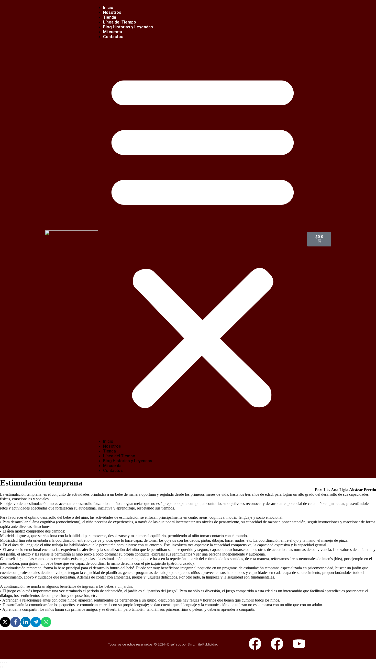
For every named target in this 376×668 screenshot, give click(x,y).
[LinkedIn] (25, 622)
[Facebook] (15, 622)
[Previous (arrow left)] (0, 666)
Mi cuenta (112, 465)
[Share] (2, 662)
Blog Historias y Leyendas (128, 27)
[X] (5, 622)
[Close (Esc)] (0, 662)
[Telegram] (36, 622)
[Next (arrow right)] (2, 666)
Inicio (108, 441)
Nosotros (112, 446)
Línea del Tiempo (119, 456)
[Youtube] (299, 643)
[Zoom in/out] (6, 662)
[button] (202, 239)
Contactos (113, 36)
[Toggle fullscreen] (4, 662)
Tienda (109, 451)
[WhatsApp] (46, 622)
